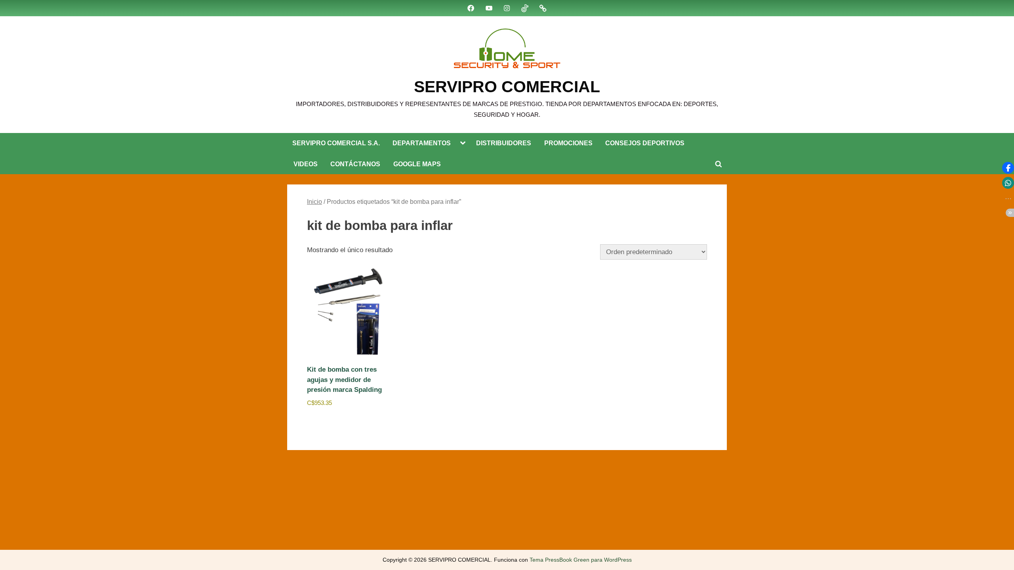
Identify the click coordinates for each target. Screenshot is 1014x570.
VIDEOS (306, 163)
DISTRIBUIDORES (503, 142)
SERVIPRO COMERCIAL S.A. (336, 142)
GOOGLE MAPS (417, 163)
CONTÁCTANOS (355, 163)
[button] (1008, 168)
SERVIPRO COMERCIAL (507, 87)
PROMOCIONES (568, 142)
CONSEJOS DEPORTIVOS (644, 142)
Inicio (314, 201)
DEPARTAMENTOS (422, 142)
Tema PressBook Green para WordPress (581, 560)
